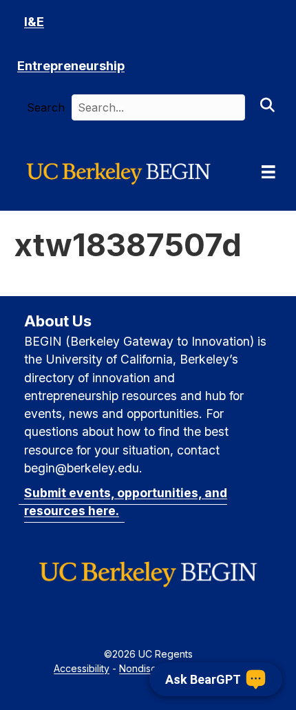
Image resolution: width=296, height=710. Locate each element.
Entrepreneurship (71, 66)
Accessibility (81, 668)
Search (46, 107)
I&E (34, 21)
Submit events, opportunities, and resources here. (125, 501)
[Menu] (268, 172)
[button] (267, 107)
